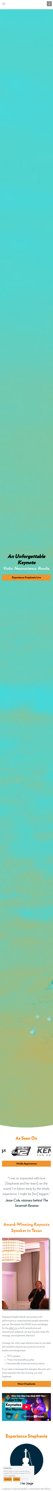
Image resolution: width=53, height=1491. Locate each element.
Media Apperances (26, 1163)
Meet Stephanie (26, 1384)
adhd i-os (13, 1328)
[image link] (26, 5)
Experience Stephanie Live (26, 577)
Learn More (12, 1475)
